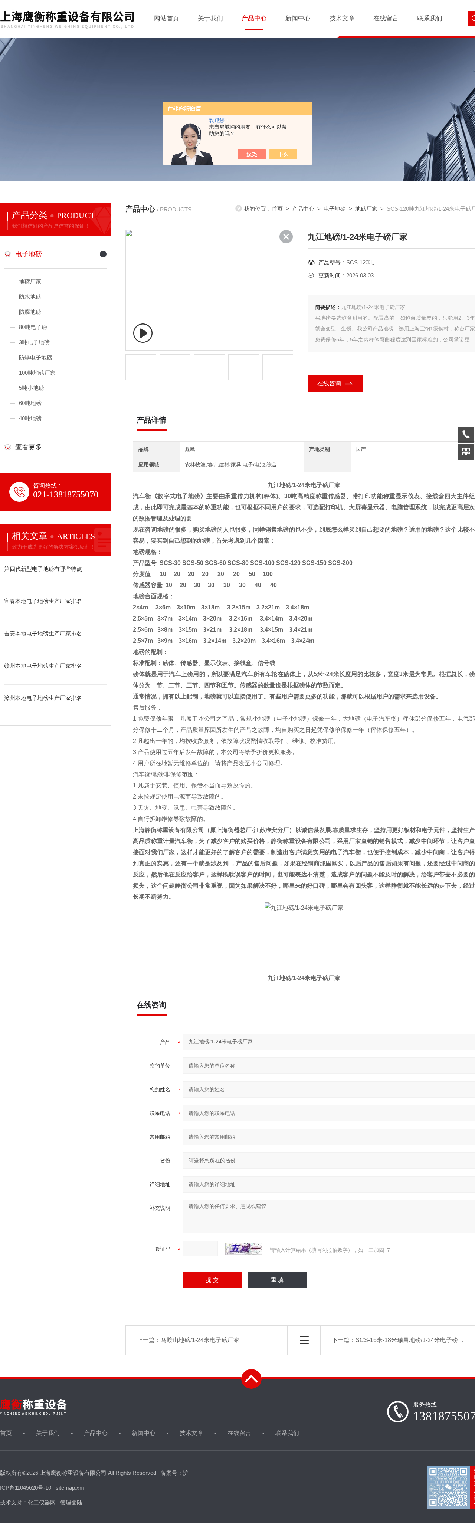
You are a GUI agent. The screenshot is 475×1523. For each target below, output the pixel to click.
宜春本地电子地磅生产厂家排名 (43, 601)
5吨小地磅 (31, 388)
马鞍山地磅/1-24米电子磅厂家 (200, 1340)
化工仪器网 (42, 1502)
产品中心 (254, 18)
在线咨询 (329, 383)
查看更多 (28, 447)
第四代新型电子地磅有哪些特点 (43, 569)
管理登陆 (71, 1502)
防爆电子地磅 (35, 357)
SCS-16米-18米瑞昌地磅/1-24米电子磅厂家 (413, 1340)
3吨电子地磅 (34, 342)
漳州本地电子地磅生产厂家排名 (43, 698)
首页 (277, 208)
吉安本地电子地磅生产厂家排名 (43, 633)
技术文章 (342, 18)
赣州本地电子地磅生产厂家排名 (43, 665)
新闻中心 (298, 18)
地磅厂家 (30, 281)
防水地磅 (30, 296)
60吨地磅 (30, 403)
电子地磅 (28, 254)
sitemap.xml (70, 1487)
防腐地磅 (30, 312)
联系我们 (429, 18)
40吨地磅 (30, 418)
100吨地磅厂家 (37, 372)
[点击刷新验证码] (243, 1249)
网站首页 (166, 18)
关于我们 (210, 18)
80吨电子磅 (33, 327)
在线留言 (386, 18)
